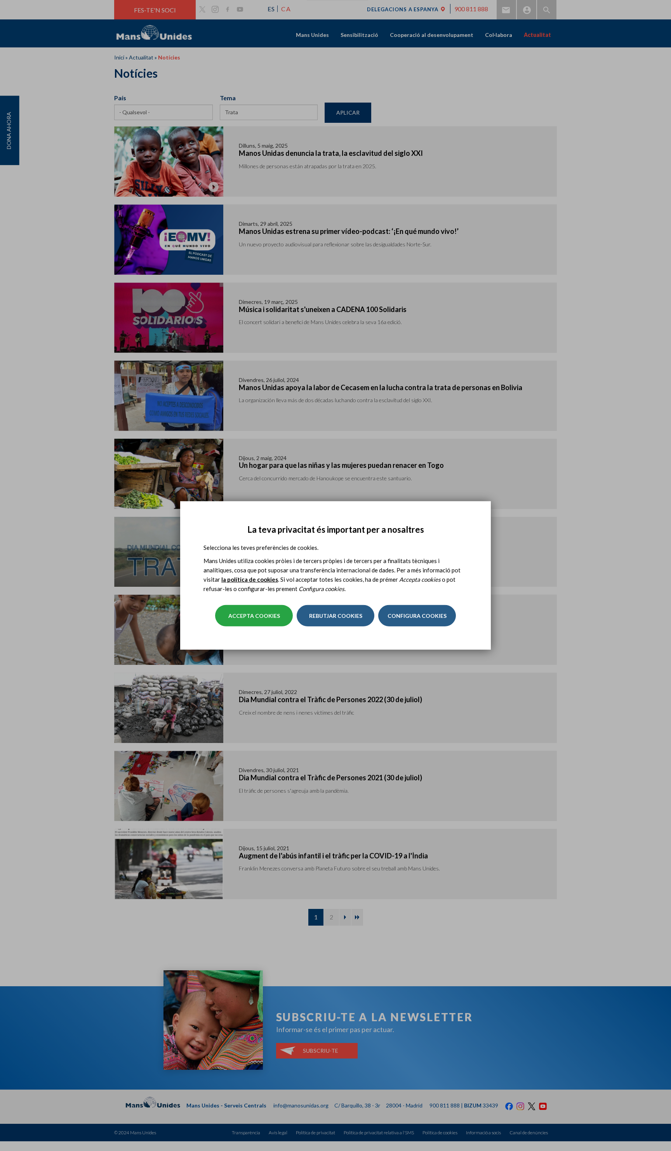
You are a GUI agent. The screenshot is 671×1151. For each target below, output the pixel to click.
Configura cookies (417, 615)
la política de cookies (249, 579)
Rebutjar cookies (335, 615)
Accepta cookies (254, 615)
